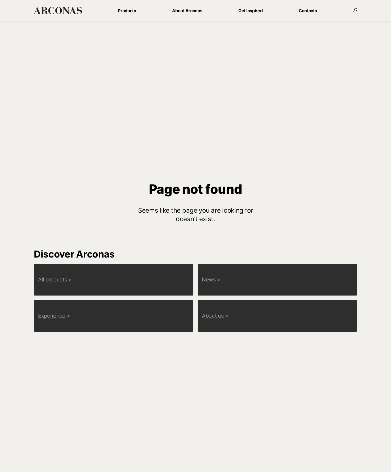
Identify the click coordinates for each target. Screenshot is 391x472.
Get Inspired (250, 10)
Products (127, 10)
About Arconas (187, 10)
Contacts (308, 10)
